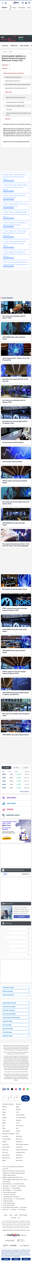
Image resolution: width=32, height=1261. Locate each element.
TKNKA (4, 777)
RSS (19, 1217)
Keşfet (4, 1160)
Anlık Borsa (21, 7)
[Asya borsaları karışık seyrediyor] (16, 453)
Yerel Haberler (6, 1131)
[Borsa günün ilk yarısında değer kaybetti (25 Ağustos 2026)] (16, 412)
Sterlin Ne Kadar (8, 1028)
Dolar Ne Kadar (7, 1021)
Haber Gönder (26, 1098)
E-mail (17, 1123)
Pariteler (13, 1209)
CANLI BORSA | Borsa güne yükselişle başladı (13, 338)
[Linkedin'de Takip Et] (20, 1089)
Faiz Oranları (22, 1209)
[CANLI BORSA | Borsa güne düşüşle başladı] (16, 726)
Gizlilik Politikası (23, 1215)
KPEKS (4, 788)
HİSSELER (10, 809)
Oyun (17, 1133)
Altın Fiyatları (6, 1147)
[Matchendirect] (21, 1240)
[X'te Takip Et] (12, 1089)
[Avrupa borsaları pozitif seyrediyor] (16, 433)
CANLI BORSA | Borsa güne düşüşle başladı (15, 735)
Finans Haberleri (7, 1184)
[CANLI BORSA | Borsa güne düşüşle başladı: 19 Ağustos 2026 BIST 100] (16, 684)
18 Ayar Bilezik (7, 1190)
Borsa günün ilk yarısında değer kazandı (14, 589)
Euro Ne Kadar (7, 1025)
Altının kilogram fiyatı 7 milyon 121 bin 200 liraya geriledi (15, 359)
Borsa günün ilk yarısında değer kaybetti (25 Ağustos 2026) (14, 422)
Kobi (17, 1128)
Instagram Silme (20, 1152)
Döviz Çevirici (9, 923)
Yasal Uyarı (13, 1217)
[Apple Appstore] (11, 1098)
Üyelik (16, 1215)
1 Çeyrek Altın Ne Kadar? (9, 1192)
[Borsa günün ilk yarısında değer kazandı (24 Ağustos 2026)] (16, 493)
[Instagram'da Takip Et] (16, 1089)
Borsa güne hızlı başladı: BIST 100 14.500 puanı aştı (15, 380)
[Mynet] (6, 1245)
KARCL (4, 781)
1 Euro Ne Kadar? (20, 1199)
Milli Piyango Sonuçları (22, 1144)
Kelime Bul (19, 1136)
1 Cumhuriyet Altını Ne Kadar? (11, 1196)
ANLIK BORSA (11, 798)
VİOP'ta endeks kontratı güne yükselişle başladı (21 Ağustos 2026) (14, 609)
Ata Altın (13, 1186)
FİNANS (4, 8)
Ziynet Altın (6, 1188)
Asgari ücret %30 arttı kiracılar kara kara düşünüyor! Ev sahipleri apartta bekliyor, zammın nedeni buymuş (14, 1173)
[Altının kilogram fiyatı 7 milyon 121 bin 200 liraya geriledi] (16, 349)
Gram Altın (6, 1186)
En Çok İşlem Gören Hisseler (10, 1207)
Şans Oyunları (20, 1125)
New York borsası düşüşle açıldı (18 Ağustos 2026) (16, 714)
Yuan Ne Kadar (7, 1032)
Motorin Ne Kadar (8, 995)
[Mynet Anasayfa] (16, 2)
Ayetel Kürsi (19, 1158)
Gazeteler (18, 1120)
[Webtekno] (24, 1245)
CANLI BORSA (11, 803)
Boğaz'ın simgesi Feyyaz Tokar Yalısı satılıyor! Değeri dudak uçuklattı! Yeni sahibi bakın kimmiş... (15, 1179)
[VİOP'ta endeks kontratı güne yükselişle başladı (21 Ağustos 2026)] (16, 599)
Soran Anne (19, 1139)
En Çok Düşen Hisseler (9, 1203)
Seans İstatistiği (24, 45)
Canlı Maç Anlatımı (21, 1117)
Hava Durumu (6, 1158)
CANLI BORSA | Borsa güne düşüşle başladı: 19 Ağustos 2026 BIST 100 (15, 693)
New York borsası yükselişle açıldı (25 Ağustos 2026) (14, 401)
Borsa (14, 7)
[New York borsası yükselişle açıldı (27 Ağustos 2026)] (16, 307)
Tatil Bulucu (19, 1141)
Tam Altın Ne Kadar (9, 1010)
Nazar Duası (19, 1160)
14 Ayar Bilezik (16, 1188)
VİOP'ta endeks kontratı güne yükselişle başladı (14, 482)
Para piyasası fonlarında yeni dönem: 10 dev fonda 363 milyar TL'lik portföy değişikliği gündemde (16, 545)
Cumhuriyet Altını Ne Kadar (11, 1017)
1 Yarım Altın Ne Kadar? (9, 1194)
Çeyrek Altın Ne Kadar (9, 1003)
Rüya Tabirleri (6, 1155)
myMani (18, 1131)
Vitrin (17, 1112)
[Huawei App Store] (17, 1098)
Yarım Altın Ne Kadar (9, 1014)
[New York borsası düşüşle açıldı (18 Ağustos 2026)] (16, 705)
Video (3, 1128)
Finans (4, 1109)
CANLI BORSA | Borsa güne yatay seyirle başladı (14, 630)
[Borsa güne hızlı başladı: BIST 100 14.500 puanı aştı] (16, 370)
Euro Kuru (5, 1152)
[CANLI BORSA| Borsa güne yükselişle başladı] (16, 514)
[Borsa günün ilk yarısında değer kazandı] (16, 580)
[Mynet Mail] (29, 3)
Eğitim (4, 1123)
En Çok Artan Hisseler (8, 1205)
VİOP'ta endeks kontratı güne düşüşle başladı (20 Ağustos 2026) (14, 672)
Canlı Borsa (5, 45)
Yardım (11, 1215)
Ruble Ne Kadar (8, 1036)
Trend (3, 1120)
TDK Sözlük (19, 1155)
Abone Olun (21, 916)
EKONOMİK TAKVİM (13, 815)
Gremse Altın (22, 1186)
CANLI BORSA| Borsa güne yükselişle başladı (13, 524)
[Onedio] (14, 1245)
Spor (3, 1125)
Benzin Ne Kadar (8, 991)
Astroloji (18, 1109)
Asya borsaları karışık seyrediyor (12, 461)
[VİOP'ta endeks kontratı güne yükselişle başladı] (16, 472)
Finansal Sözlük (6, 1139)
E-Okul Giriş (19, 1147)
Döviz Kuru (6, 1209)
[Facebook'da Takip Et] (8, 1089)
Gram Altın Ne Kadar (9, 1006)
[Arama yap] (23, 3)
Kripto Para (5, 1144)
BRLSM (4, 774)
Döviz (29, 7)
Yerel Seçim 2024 (19, 1184)
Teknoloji (18, 1104)
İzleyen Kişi (25, 874)
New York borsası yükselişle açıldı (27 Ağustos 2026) (13, 317)
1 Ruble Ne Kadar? (8, 1201)
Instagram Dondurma (21, 1150)
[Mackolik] (11, 1240)
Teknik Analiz (14, 45)
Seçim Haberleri (20, 1115)
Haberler (4, 1107)
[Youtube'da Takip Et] (24, 1089)
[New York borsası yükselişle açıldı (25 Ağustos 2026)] (16, 391)
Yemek (4, 1112)
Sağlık (17, 1107)
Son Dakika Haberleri (8, 1104)
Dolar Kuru (5, 1150)
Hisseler (4, 1141)
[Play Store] (5, 1098)
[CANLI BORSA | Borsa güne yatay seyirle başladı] (16, 620)
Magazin (4, 1117)
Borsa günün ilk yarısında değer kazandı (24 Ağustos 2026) (15, 503)
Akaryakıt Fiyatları (8, 987)
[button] (5, 3)
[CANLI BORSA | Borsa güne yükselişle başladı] (16, 328)
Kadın (4, 1115)
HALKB (4, 784)
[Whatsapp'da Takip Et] (28, 1089)
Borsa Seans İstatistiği (8, 1133)
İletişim (5, 1215)
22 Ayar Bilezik (18, 1190)
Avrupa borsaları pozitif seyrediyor (13, 442)
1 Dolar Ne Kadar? (8, 1199)
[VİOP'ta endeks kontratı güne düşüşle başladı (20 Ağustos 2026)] (16, 663)
